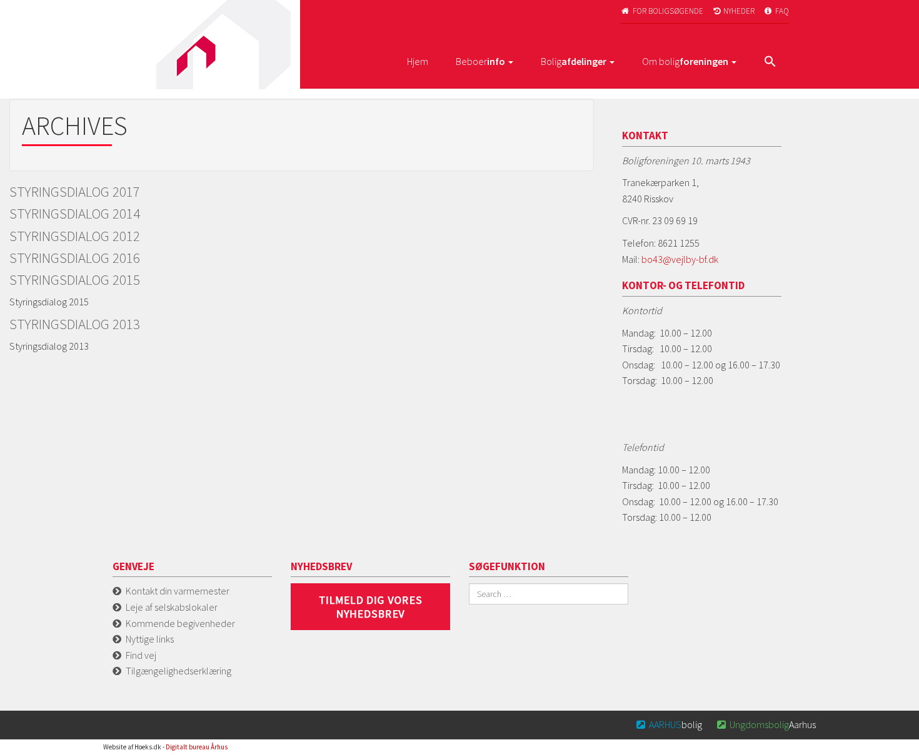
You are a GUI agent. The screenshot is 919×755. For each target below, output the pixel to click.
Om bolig (685, 61)
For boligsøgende (662, 11)
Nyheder (734, 11)
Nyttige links (150, 639)
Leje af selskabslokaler (172, 607)
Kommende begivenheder (180, 623)
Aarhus (766, 724)
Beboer (480, 61)
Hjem (417, 61)
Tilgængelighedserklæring (178, 670)
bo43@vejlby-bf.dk (679, 259)
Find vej (141, 655)
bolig (669, 724)
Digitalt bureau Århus (197, 747)
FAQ (777, 11)
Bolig (573, 61)
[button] (770, 62)
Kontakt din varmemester (177, 591)
